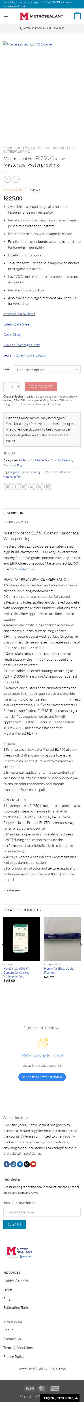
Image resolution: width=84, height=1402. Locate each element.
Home (8, 148)
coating (36, 472)
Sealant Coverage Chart (21, 345)
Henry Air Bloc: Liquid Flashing (59, 970)
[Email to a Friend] (31, 486)
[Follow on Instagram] (13, 1164)
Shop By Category (58, 148)
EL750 (46, 472)
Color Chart (12, 334)
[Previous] (3, 953)
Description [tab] (13, 513)
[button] (6, 16)
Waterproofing (16, 151)
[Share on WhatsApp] (7, 486)
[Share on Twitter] (23, 486)
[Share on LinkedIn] (48, 486)
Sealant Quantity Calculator (24, 355)
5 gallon (15, 472)
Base (6, 369)
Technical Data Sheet (19, 314)
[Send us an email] (27, 1164)
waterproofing (12, 476)
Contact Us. (25, 569)
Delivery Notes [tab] (15, 522)
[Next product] (7, 179)
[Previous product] (16, 179)
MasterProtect (61, 472)
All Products (28, 148)
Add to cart (41, 386)
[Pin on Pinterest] (39, 486)
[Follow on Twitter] (20, 1164)
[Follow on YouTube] (33, 1164)
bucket (26, 472)
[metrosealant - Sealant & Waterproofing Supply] (42, 16)
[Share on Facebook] (15, 486)
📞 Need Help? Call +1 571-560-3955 (42, 28)
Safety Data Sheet (17, 324)
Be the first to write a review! (42, 1077)
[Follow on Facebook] (7, 1164)
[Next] (80, 953)
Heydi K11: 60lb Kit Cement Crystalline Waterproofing (16, 972)
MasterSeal (42, 460)
